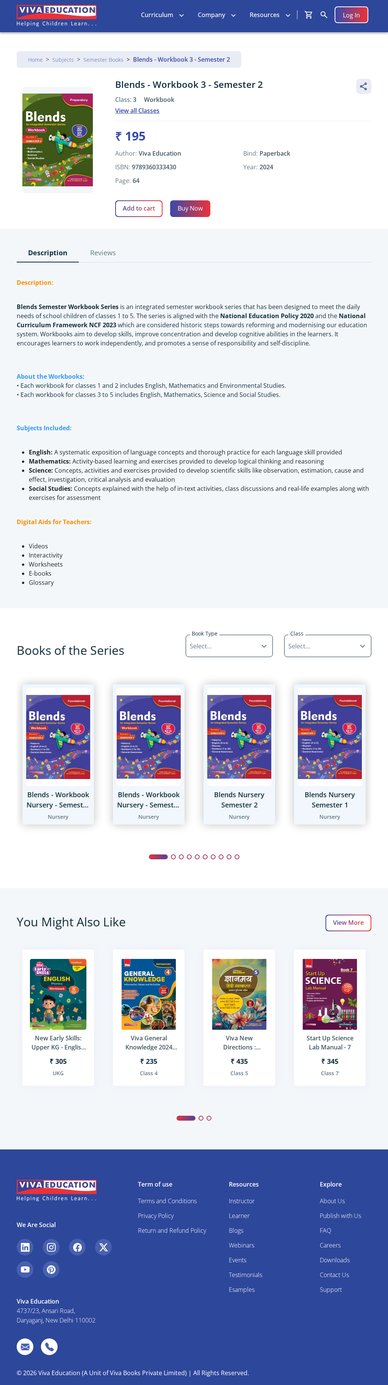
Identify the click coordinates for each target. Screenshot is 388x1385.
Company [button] (211, 15)
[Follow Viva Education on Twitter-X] (103, 1247)
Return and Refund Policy (172, 1230)
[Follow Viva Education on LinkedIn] (25, 1247)
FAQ (325, 1230)
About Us (332, 1201)
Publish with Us (340, 1216)
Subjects (63, 59)
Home (35, 59)
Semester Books (103, 59)
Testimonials (245, 1275)
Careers (330, 1245)
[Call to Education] (49, 1346)
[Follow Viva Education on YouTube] (25, 1269)
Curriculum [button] (157, 15)
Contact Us (334, 1275)
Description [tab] (47, 252)
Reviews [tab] (103, 252)
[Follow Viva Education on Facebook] (77, 1247)
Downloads (335, 1260)
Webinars (241, 1245)
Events (237, 1260)
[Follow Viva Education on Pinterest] (51, 1269)
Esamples (242, 1289)
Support (331, 1289)
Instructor (242, 1201)
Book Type (204, 633)
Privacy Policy (156, 1216)
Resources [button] (265, 15)
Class (297, 633)
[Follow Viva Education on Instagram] (51, 1247)
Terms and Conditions (167, 1201)
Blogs (236, 1230)
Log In (351, 15)
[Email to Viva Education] (25, 1346)
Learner (239, 1216)
